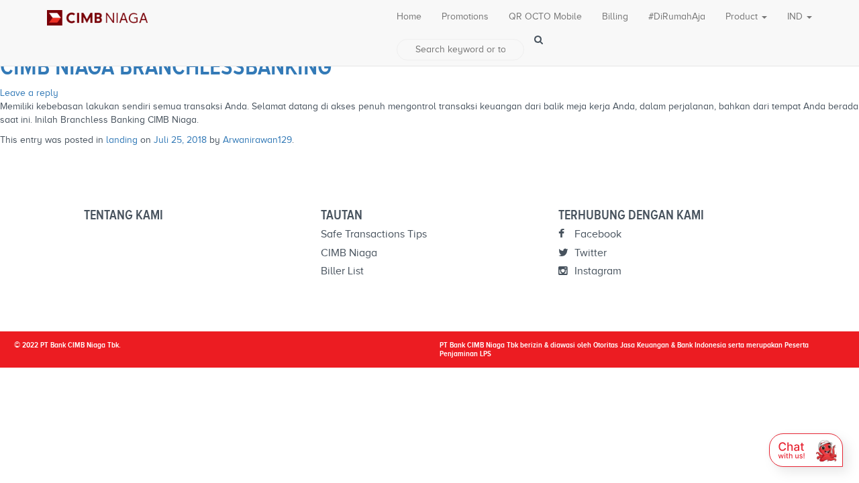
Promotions (465, 16)
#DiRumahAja (676, 16)
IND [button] (796, 16)
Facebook (596, 234)
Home (409, 16)
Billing (615, 16)
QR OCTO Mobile (545, 16)
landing (122, 140)
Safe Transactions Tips (374, 234)
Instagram (596, 271)
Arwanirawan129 (257, 140)
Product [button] (742, 16)
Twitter (589, 253)
